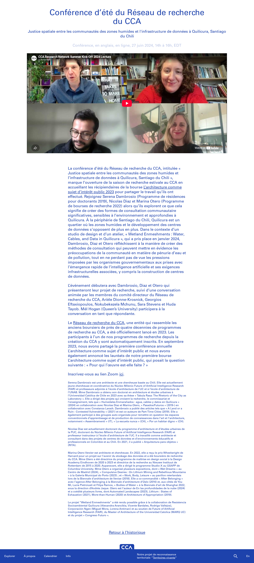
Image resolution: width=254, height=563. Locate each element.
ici (121, 374)
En (248, 556)
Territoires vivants (164, 558)
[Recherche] (236, 556)
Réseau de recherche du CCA (98, 323)
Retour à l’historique (127, 533)
